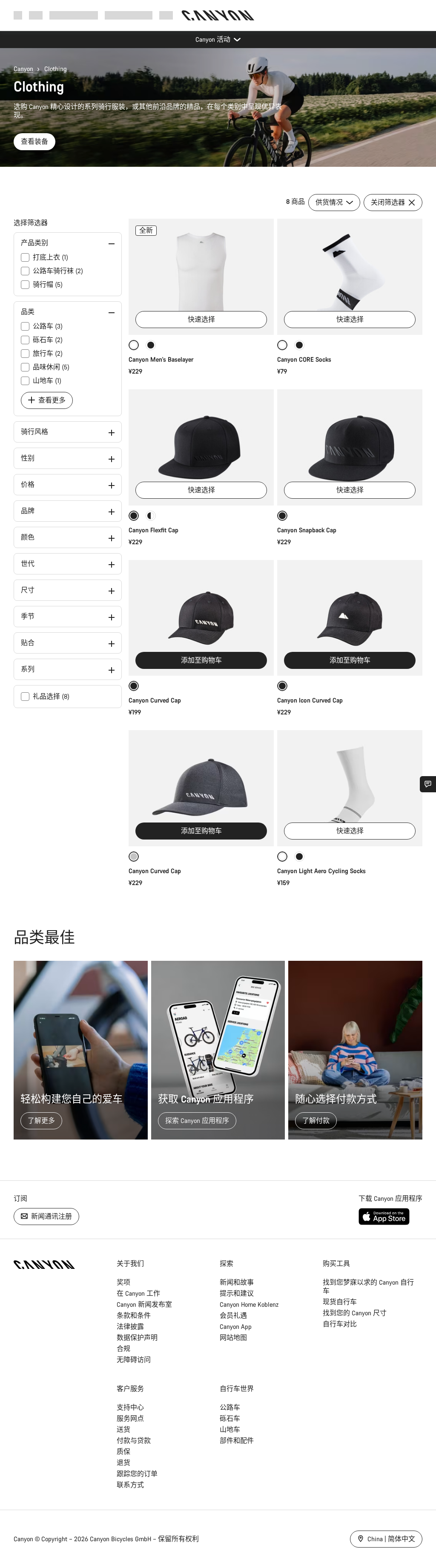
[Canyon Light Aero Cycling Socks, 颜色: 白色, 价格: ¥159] (349, 788)
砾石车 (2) (48, 340)
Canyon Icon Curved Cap (310, 700)
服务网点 (130, 1418)
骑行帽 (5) (48, 284)
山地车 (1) (47, 381)
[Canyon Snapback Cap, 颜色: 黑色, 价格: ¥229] (349, 447)
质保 (123, 1452)
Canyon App (236, 1326)
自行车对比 (340, 1324)
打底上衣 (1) (50, 257)
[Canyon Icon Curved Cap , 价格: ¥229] (349, 618)
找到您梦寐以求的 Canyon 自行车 (368, 1286)
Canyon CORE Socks (304, 359)
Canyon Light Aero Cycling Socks (321, 871)
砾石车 (230, 1418)
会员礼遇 (233, 1315)
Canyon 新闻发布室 (144, 1304)
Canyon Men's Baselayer (161, 359)
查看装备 (34, 141)
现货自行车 (340, 1302)
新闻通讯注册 (50, 1216)
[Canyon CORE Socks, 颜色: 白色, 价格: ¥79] (349, 277)
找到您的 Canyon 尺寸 (355, 1313)
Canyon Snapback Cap (306, 530)
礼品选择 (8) (51, 696)
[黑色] (151, 345)
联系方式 (130, 1485)
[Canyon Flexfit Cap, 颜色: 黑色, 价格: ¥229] (201, 447)
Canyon (23, 69)
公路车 (230, 1407)
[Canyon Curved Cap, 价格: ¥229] (201, 788)
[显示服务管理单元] (428, 784)
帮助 (166, 15)
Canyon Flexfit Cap (153, 530)
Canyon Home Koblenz (249, 1304)
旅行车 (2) (48, 353)
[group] (218, 1050)
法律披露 (130, 1326)
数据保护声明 (137, 1338)
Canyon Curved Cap (156, 700)
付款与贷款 (134, 1441)
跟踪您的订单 (137, 1474)
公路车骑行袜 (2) (58, 271)
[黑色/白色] (151, 516)
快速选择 (201, 319)
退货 (123, 1463)
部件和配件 (237, 1441)
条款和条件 (134, 1315)
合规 (123, 1349)
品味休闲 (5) (51, 367)
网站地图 (233, 1338)
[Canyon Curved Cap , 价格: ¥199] (201, 618)
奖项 (123, 1282)
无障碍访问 (134, 1360)
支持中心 (130, 1407)
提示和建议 (237, 1293)
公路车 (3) (48, 326)
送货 (123, 1429)
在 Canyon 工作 (138, 1293)
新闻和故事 (237, 1282)
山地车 (230, 1429)
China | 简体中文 (390, 1539)
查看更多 (51, 400)
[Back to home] (218, 15)
